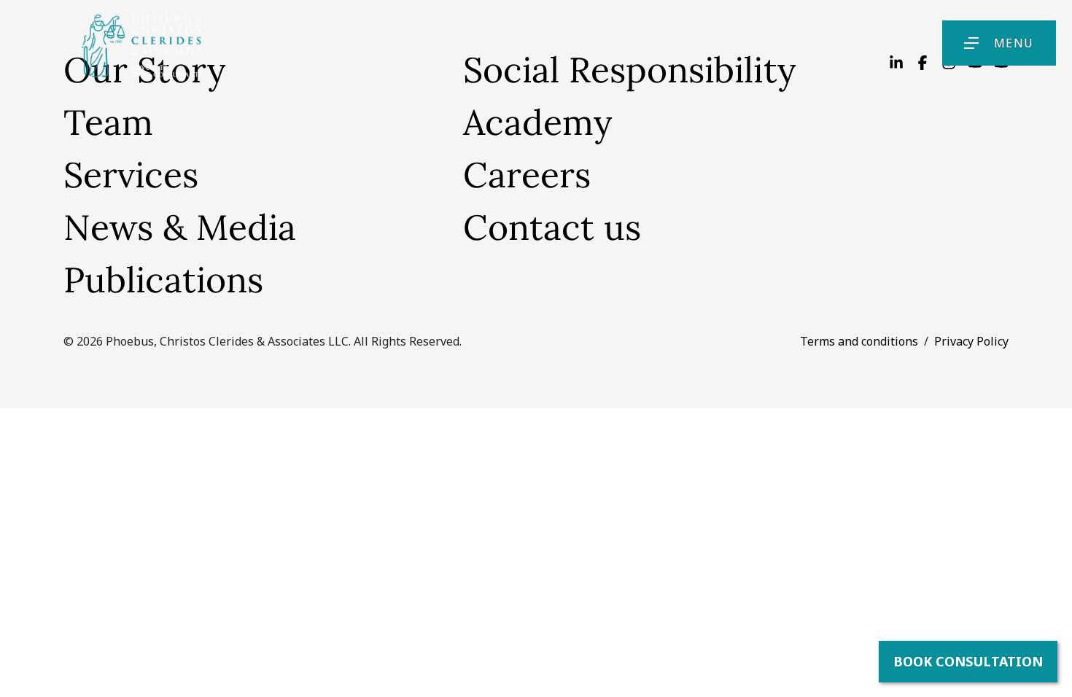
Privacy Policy (971, 341)
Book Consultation (968, 661)
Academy (537, 122)
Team (108, 122)
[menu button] (971, 43)
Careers (527, 174)
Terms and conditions (859, 341)
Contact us (552, 227)
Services (130, 174)
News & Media (179, 227)
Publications (163, 279)
